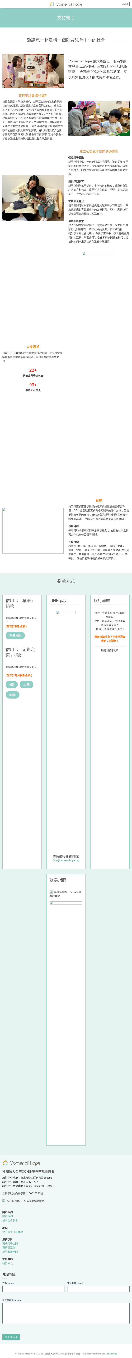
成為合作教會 (10, 1220)
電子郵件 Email (75, 1283)
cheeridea (112, 1353)
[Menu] (4, 4)
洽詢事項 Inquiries (11, 1300)
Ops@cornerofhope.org (66, 860)
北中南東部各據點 (12, 1232)
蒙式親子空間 (10, 1243)
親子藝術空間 (10, 1251)
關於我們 (7, 1216)
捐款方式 (7, 1263)
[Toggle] (91, 650)
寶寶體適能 (8, 1247)
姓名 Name (8, 1283)
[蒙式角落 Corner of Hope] (66, 4)
